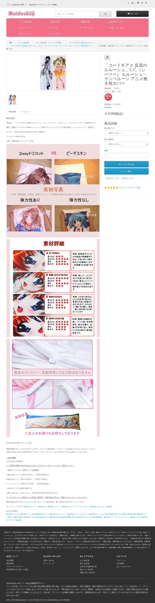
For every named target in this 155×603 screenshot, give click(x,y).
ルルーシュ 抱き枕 (104, 506)
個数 (106, 150)
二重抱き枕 (84, 21)
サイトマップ (48, 563)
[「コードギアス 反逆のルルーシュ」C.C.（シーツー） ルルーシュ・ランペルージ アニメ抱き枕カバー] (53, 73)
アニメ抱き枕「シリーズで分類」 (49, 42)
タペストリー (55, 33)
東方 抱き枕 (128, 514)
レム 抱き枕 (106, 514)
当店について (12, 556)
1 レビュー (123, 187)
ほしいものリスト (124, 566)
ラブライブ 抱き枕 (13, 520)
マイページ (121, 560)
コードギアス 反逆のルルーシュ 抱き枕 (28, 506)
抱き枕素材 (108, 139)
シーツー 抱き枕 (60, 506)
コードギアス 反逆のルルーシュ (82, 42)
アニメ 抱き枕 (12, 586)
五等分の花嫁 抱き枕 (88, 566)
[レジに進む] (146, 3)
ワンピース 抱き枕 (90, 517)
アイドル (53, 27)
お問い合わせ (48, 560)
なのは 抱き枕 (61, 517)
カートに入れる (126, 164)
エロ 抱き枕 (84, 560)
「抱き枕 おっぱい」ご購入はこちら (119, 178)
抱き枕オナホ (115, 21)
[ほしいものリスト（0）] (138, 3)
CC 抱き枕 (49, 506)
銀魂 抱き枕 (103, 517)
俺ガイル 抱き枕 (86, 569)
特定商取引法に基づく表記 (17, 569)
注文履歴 (120, 563)
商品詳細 (12, 111)
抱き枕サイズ (109, 128)
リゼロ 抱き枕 (35, 517)
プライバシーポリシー (15, 566)
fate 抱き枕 (25, 517)
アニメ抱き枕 (25, 21)
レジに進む (126, 171)
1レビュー (25, 111)
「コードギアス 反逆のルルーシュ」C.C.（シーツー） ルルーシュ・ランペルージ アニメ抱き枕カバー (51, 45)
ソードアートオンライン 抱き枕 (122, 517)
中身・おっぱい (116, 27)
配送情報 (10, 563)
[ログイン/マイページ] (133, 3)
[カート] (142, 3)
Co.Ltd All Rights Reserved (37, 600)
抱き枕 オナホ (117, 514)
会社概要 (10, 560)
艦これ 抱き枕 (14, 517)
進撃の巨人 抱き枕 (74, 517)
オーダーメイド (86, 27)
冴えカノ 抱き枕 (48, 517)
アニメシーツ (25, 27)
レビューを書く (135, 187)
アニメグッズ (25, 33)
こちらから (27, 502)
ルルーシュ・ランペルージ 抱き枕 (82, 506)
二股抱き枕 (54, 21)
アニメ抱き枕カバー (133, 586)
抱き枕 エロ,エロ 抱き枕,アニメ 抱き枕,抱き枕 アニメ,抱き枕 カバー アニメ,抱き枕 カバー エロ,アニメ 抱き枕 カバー (53, 514)
